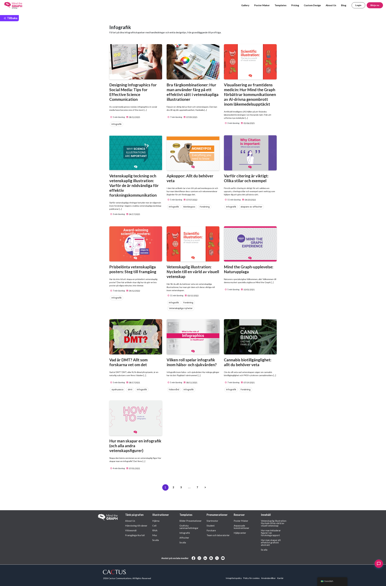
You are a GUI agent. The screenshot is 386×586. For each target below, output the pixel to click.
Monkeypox (189, 206)
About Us (331, 5)
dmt (130, 389)
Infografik (117, 124)
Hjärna (155, 520)
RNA (154, 530)
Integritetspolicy (234, 578)
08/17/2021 (134, 382)
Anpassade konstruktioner (241, 526)
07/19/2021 (249, 382)
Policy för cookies (251, 578)
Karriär (280, 578)
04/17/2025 (134, 214)
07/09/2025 (191, 117)
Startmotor (212, 520)
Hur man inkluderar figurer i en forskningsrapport (271, 532)
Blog (343, 5)
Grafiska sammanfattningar (188, 526)
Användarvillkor (268, 578)
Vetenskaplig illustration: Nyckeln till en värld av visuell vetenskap (274, 523)
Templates (280, 5)
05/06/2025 (249, 123)
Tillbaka (11, 18)
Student (211, 525)
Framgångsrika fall (135, 535)
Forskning (205, 206)
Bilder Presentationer (190, 520)
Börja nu (374, 5)
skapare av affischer (251, 206)
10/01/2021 (249, 289)
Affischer (184, 537)
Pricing (295, 5)
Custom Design (312, 5)
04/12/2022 (134, 290)
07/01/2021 (134, 468)
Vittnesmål (130, 530)
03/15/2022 (193, 295)
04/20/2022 (250, 199)
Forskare (211, 530)
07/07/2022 (191, 199)
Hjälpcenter (240, 532)
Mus (154, 535)
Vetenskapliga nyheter (181, 308)
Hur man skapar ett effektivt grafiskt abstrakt (271, 542)
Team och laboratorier (218, 535)
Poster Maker (262, 5)
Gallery (245, 5)
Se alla (155, 540)
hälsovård (174, 389)
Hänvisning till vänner (136, 525)
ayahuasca (117, 389)
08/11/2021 (191, 382)
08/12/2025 (134, 117)
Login (358, 5)
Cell (154, 525)
